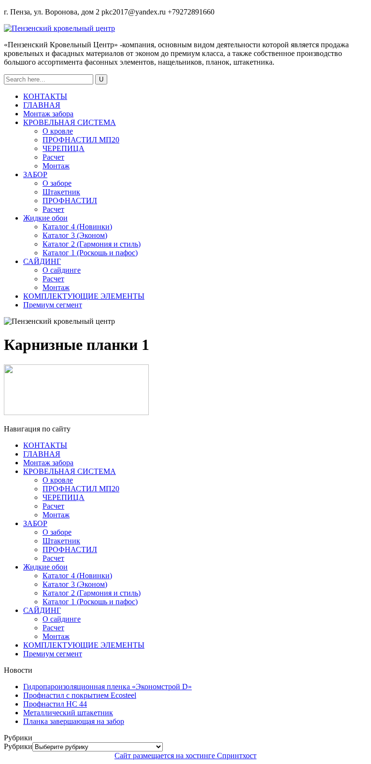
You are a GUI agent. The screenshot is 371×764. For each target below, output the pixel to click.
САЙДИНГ (42, 261)
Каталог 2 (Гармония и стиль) (92, 244)
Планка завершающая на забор (73, 721)
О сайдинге (62, 270)
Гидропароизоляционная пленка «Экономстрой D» (107, 686)
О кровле (58, 131)
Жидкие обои (45, 218)
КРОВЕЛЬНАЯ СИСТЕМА (69, 122)
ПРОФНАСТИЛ (70, 200)
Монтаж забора (48, 114)
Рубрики (18, 746)
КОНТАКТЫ (45, 96)
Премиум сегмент (52, 305)
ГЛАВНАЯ (41, 105)
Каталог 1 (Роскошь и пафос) (90, 253)
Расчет (53, 157)
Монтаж (56, 166)
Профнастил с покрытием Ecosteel (79, 695)
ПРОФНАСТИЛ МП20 (81, 140)
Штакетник (61, 192)
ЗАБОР (35, 174)
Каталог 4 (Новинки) (77, 226)
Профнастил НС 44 (55, 704)
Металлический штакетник (68, 712)
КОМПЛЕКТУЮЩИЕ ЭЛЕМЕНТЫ (83, 296)
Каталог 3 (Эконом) (75, 235)
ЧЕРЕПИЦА (64, 148)
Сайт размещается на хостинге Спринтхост (185, 755)
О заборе (57, 183)
